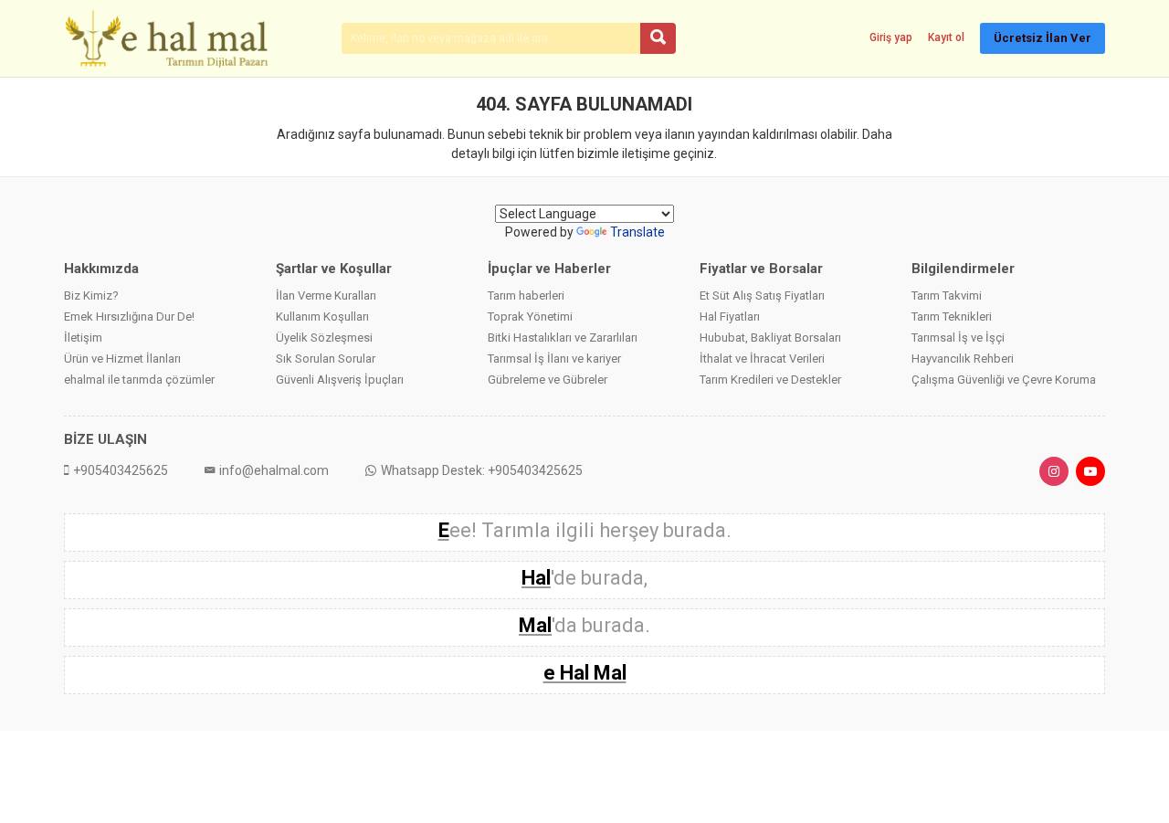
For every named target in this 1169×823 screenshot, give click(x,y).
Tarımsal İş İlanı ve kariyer (554, 358)
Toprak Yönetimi (530, 316)
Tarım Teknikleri (951, 316)
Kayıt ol (946, 37)
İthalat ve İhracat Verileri (762, 358)
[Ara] (658, 39)
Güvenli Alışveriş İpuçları (340, 379)
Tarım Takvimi (946, 295)
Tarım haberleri (526, 295)
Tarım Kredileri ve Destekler (770, 379)
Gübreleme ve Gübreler (547, 379)
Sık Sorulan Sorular (325, 358)
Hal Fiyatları (730, 316)
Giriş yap (890, 37)
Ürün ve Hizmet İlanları (122, 358)
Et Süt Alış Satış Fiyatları (762, 295)
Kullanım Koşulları (322, 316)
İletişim (83, 337)
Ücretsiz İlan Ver (1042, 38)
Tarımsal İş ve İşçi (958, 337)
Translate (637, 232)
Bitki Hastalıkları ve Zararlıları (562, 337)
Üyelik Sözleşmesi (324, 337)
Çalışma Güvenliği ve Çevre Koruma (1003, 379)
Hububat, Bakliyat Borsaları (770, 337)
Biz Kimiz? (91, 295)
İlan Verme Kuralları (326, 295)
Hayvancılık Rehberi (962, 358)
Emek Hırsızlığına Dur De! (129, 316)
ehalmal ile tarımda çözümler (139, 379)
